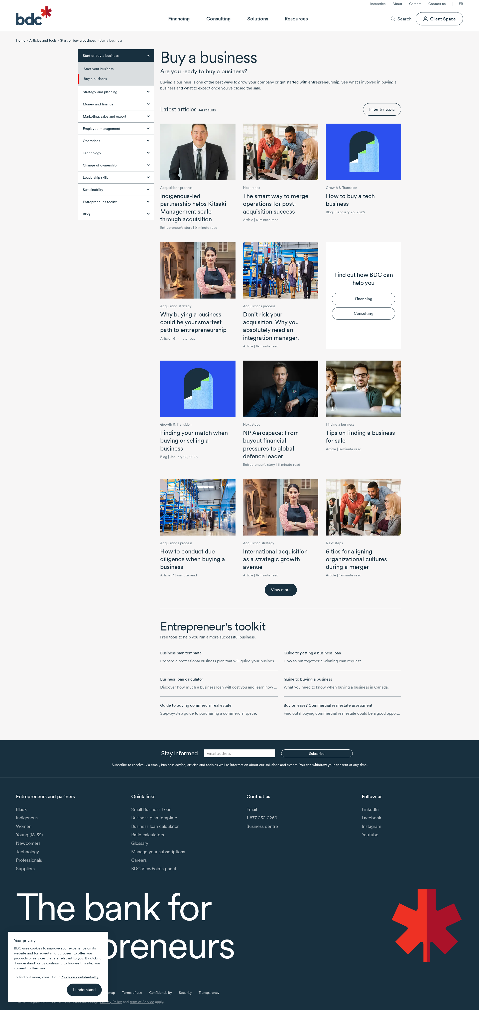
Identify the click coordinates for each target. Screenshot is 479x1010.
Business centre (262, 826)
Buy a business (95, 79)
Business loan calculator (181, 679)
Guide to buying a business (308, 679)
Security (185, 993)
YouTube (370, 834)
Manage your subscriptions (158, 851)
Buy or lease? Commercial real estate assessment (328, 705)
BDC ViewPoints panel (153, 868)
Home (20, 40)
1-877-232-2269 (261, 817)
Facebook (371, 817)
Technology (92, 153)
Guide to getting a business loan (312, 653)
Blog (86, 214)
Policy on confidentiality (80, 977)
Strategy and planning (100, 92)
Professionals (29, 860)
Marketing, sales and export (104, 116)
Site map (108, 993)
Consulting (218, 19)
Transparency (209, 993)
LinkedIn (370, 809)
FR (461, 4)
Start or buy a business (78, 40)
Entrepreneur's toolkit (100, 202)
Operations (91, 141)
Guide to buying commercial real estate (196, 705)
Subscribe (317, 754)
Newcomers (28, 843)
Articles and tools (42, 40)
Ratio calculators (147, 834)
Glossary (139, 843)
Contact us (437, 4)
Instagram (371, 826)
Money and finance (98, 104)
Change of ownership (100, 165)
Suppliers (25, 868)
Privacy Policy (111, 1002)
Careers (415, 4)
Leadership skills (95, 177)
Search (404, 18)
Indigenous (27, 817)
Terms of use (132, 993)
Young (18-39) (29, 834)
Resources (296, 19)
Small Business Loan (151, 809)
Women (23, 826)
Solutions (257, 19)
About (397, 4)
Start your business (99, 69)
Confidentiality (160, 993)
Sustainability (93, 190)
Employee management (101, 129)
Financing (179, 19)
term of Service (142, 1002)
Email (251, 809)
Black (21, 809)
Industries (377, 4)
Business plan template (181, 653)
